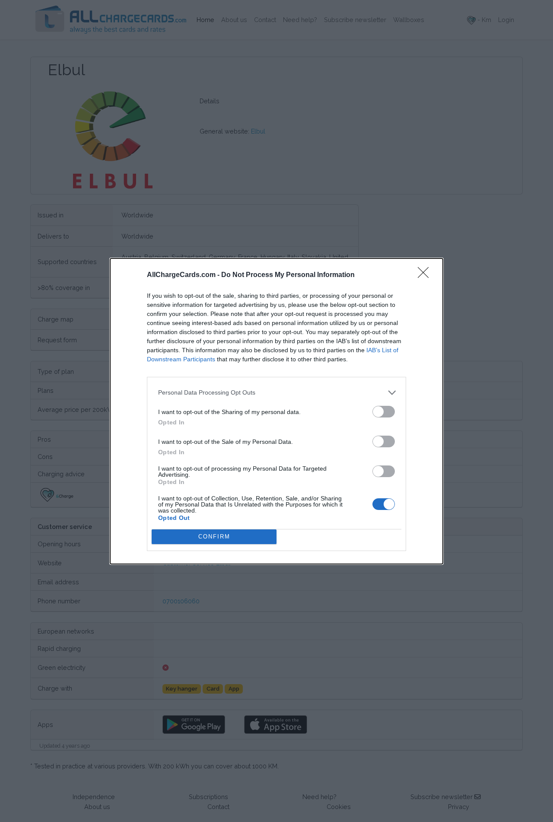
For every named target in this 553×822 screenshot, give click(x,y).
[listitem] (276, 392)
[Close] (426, 275)
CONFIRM (214, 536)
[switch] (383, 411)
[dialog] (276, 411)
